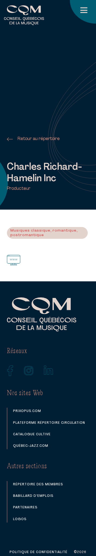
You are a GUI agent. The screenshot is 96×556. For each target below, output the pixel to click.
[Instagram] (28, 371)
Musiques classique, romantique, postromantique (44, 233)
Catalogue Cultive (32, 434)
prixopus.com (27, 411)
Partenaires (25, 507)
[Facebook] (10, 371)
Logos (20, 519)
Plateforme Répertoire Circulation (49, 423)
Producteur (18, 189)
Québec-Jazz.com (30, 446)
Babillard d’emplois (33, 496)
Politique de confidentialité (38, 552)
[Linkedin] (48, 371)
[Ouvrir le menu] (83, 12)
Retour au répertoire (39, 139)
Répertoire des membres (38, 484)
